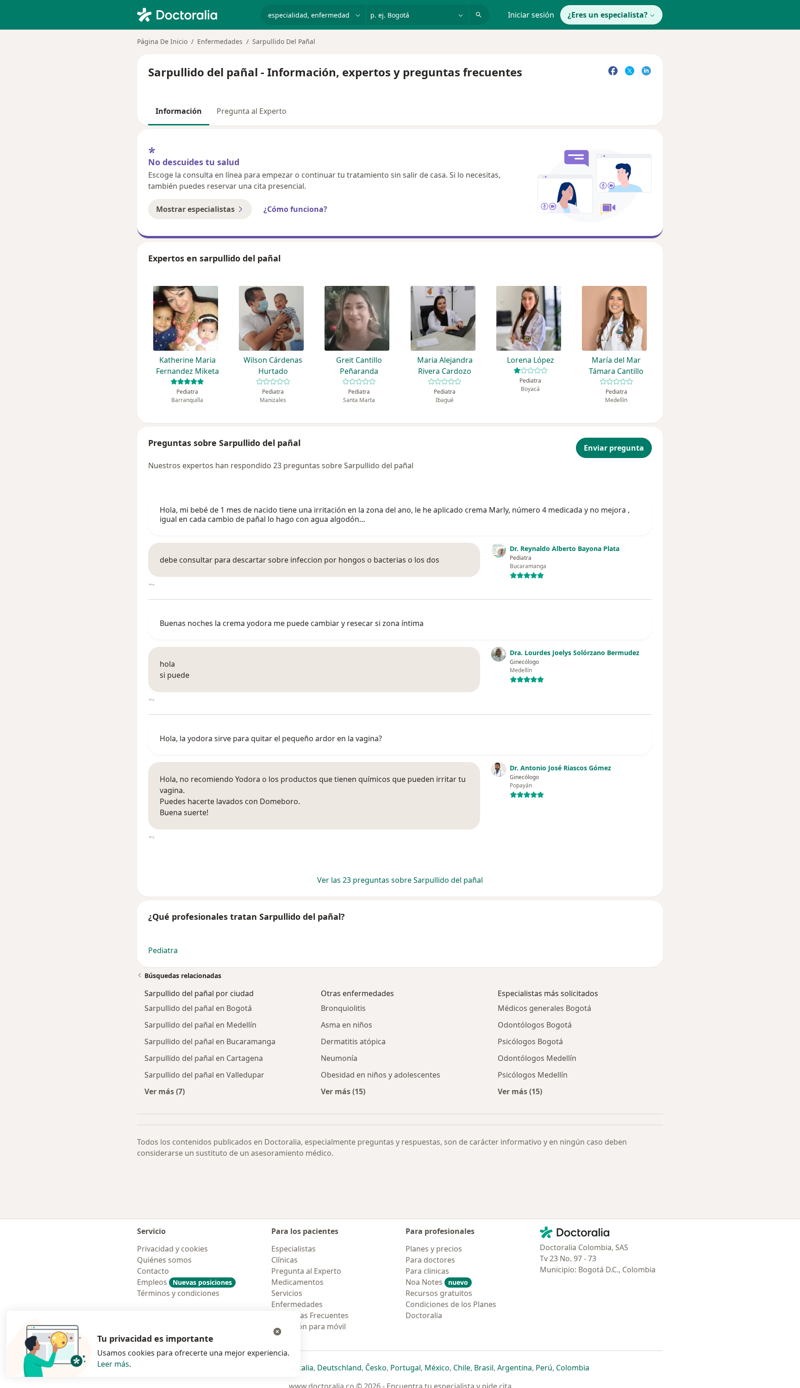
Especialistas (293, 1249)
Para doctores (430, 1260)
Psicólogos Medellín (533, 1075)
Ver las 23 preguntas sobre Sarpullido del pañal (400, 880)
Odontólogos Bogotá (535, 1025)
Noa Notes (437, 1282)
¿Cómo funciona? (295, 209)
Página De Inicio (162, 41)
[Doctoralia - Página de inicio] (195, 14)
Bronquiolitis (343, 1008)
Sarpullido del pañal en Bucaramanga (209, 1041)
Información (179, 111)
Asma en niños (346, 1025)
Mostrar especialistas (195, 209)
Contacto (153, 1271)
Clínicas (284, 1260)
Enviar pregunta (614, 448)
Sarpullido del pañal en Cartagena (203, 1058)
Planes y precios (434, 1249)
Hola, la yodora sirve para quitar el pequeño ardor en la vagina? (271, 738)
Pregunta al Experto (252, 111)
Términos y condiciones (178, 1293)
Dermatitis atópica (353, 1041)
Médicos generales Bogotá (544, 1008)
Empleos (184, 1282)
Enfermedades (220, 41)
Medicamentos (297, 1282)
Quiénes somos (164, 1260)
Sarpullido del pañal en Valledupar (204, 1075)
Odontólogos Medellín (537, 1058)
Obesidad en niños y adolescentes (380, 1075)
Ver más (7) (164, 1091)
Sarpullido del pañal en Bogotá (198, 1008)
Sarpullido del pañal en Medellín (200, 1025)
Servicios (286, 1293)
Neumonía (339, 1058)
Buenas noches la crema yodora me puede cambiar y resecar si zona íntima (292, 623)
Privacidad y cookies (172, 1249)
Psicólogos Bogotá (530, 1041)
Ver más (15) (343, 1091)
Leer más (113, 1364)
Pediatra (163, 950)
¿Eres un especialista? (608, 15)
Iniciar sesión (531, 15)
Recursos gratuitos (439, 1293)
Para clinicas (427, 1271)
